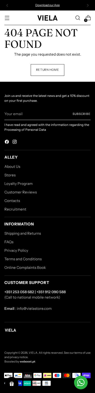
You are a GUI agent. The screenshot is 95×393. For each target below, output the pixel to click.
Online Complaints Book (25, 267)
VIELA (33, 352)
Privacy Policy (16, 250)
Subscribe (82, 114)
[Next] (87, 5)
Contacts (12, 200)
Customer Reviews (20, 192)
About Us (12, 166)
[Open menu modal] (7, 18)
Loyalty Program (18, 183)
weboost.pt (27, 361)
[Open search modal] (78, 18)
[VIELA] (47, 18)
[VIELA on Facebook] (7, 142)
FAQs (8, 242)
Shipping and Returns (22, 233)
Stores (10, 175)
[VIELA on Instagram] (15, 142)
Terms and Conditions (23, 259)
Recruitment (15, 209)
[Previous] (7, 5)
